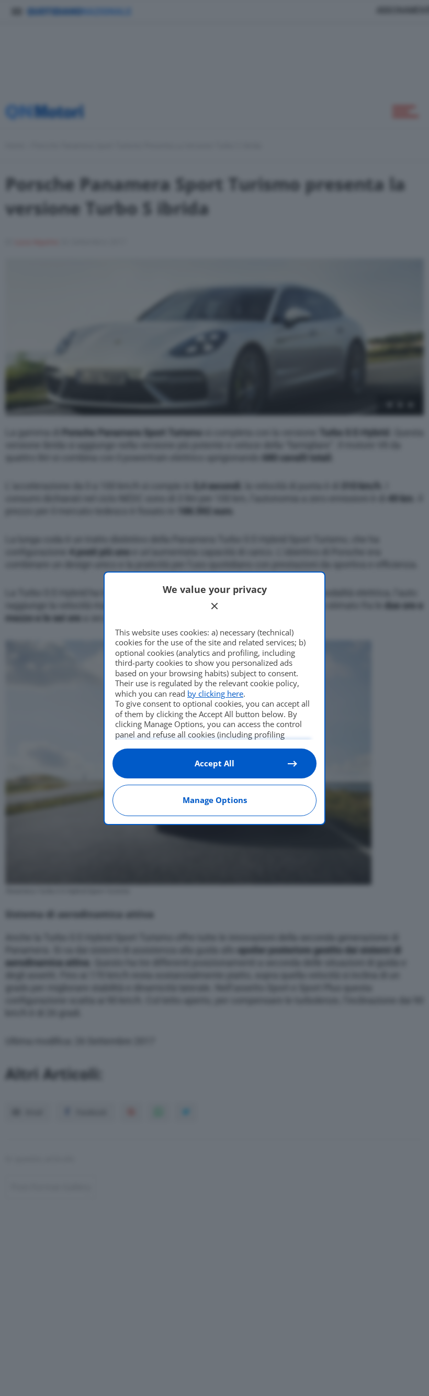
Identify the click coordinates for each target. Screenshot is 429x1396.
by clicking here (215, 693)
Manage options (215, 800)
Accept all (214, 763)
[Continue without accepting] (214, 606)
